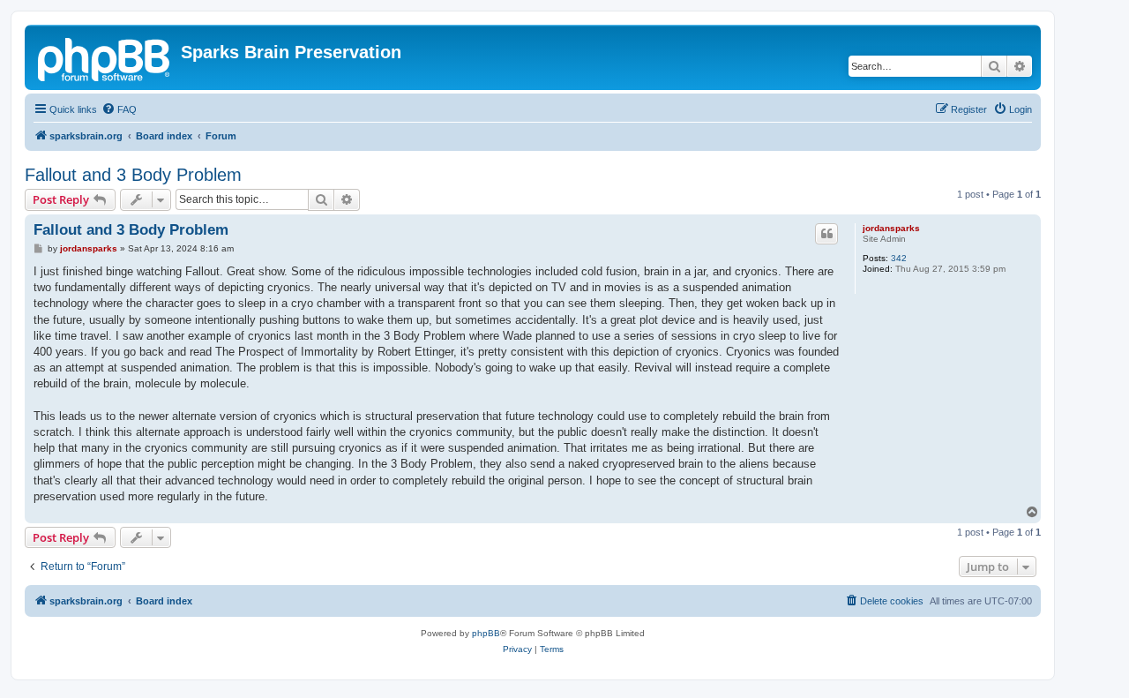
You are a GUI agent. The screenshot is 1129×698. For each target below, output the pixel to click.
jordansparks (891, 228)
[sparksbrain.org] (105, 57)
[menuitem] (119, 109)
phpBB (486, 633)
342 (899, 258)
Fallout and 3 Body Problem (133, 174)
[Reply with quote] (826, 233)
